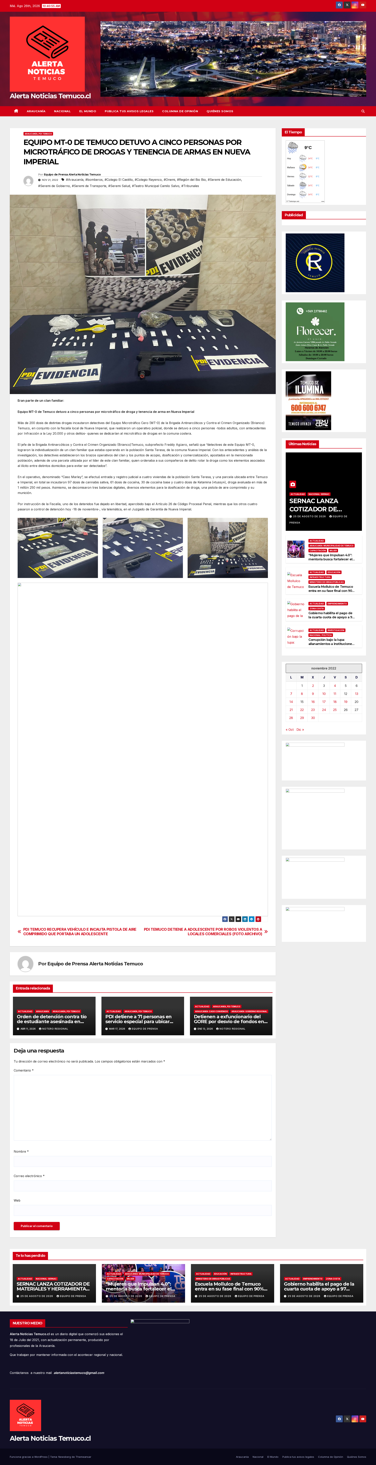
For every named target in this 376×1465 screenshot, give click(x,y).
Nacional (62, 111)
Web (17, 1200)
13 (356, 694)
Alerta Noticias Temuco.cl (50, 96)
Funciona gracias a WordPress (29, 1456)
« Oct (290, 730)
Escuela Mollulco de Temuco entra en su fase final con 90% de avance (331, 591)
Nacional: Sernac (319, 494)
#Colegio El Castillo (119, 180)
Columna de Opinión (180, 111)
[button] (363, 111)
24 (324, 710)
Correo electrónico (29, 1176)
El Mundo (87, 111)
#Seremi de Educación (224, 180)
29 (302, 718)
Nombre (21, 1151)
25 (335, 710)
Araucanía (36, 111)
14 (291, 702)
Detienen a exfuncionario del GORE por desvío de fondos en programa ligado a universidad (229, 1021)
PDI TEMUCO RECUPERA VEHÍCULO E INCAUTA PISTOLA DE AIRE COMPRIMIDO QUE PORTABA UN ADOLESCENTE (79, 931)
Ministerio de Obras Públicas (327, 582)
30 (313, 718)
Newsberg (64, 1456)
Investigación (336, 630)
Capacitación (318, 550)
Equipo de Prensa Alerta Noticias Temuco (72, 174)
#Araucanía (74, 180)
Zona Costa (317, 608)
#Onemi (169, 180)
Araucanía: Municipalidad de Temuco (331, 545)
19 (345, 702)
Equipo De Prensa (145, 1028)
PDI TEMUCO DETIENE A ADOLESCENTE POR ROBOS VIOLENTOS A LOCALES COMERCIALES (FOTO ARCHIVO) (203, 931)
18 (335, 702)
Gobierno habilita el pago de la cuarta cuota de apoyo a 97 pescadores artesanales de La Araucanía (331, 619)
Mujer (333, 550)
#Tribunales (190, 186)
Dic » (300, 730)
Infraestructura (320, 577)
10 (324, 694)
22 (302, 710)
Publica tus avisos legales (129, 111)
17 (324, 702)
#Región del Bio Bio (191, 180)
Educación (334, 572)
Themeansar (83, 1456)
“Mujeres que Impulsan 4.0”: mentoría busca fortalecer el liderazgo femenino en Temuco (330, 561)
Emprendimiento (337, 603)
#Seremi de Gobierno (54, 186)
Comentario (24, 1070)
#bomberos (94, 180)
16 (313, 702)
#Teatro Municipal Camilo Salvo (155, 186)
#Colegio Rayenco (148, 180)
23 (313, 710)
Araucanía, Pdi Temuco (38, 134)
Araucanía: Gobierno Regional (249, 1011)
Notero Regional (55, 1028)
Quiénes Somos (220, 111)
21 (291, 710)
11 (335, 694)
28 (291, 718)
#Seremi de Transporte (89, 186)
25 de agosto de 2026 (310, 516)
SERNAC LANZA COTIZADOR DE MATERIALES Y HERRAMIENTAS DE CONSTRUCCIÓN (53, 1289)
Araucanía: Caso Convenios (211, 1011)
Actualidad (25, 1011)
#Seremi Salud (119, 186)
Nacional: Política (321, 635)
